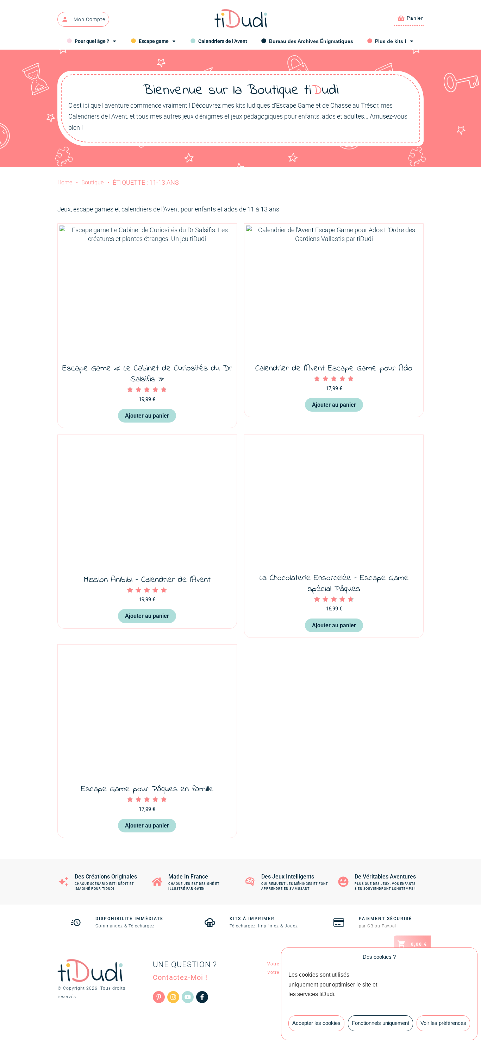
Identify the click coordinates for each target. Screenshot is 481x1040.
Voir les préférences (443, 1023)
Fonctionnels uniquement (380, 1023)
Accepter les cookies (316, 1023)
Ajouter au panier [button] (147, 415)
